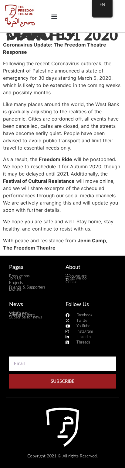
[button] (54, 16)
